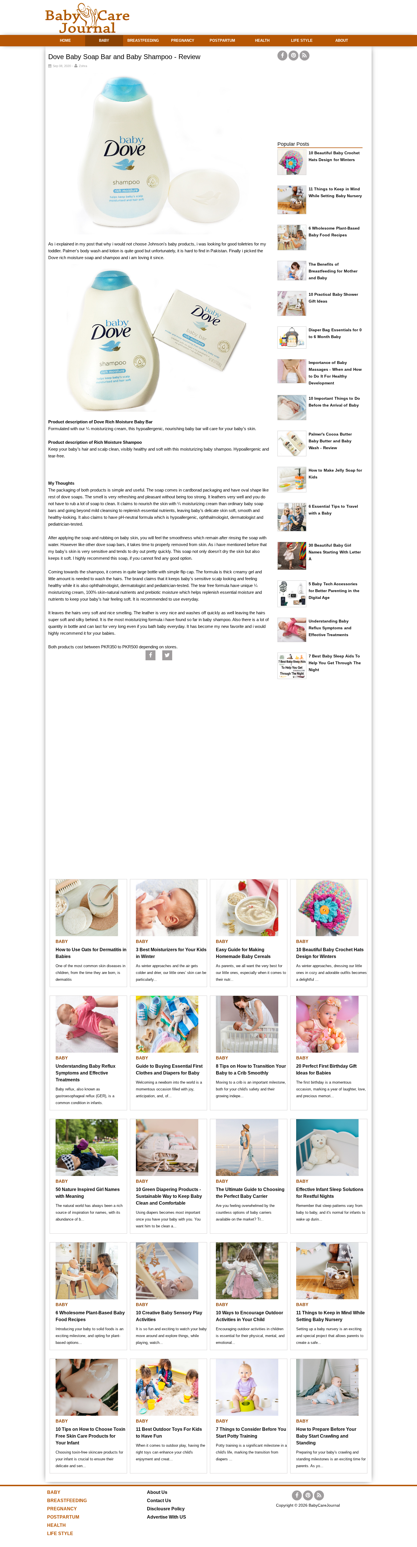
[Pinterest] (293, 56)
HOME (65, 40)
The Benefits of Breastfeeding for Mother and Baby (333, 271)
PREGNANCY (182, 40)
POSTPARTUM (222, 40)
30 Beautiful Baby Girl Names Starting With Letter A (335, 552)
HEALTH (262, 40)
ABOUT (341, 40)
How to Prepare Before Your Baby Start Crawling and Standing (326, 1436)
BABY (104, 40)
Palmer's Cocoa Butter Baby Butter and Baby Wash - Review (330, 441)
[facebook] (282, 56)
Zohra (83, 66)
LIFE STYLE (302, 40)
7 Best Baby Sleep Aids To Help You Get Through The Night (335, 663)
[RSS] (304, 56)
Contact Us (159, 1500)
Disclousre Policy (166, 1508)
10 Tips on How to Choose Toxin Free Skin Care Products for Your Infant (90, 1436)
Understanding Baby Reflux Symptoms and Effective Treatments (330, 628)
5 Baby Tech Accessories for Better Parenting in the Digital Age (334, 591)
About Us (157, 1492)
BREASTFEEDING (143, 40)
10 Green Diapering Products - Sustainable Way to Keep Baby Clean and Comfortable (169, 1196)
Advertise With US (166, 1517)
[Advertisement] (268, 14)
